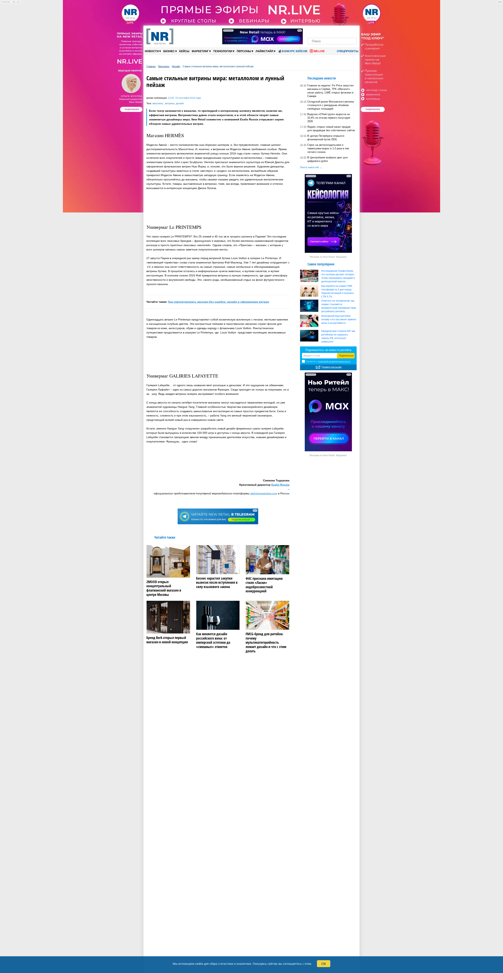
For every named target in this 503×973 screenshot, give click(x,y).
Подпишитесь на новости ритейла (328, 350)
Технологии (223, 51)
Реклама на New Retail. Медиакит (328, 257)
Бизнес (170, 51)
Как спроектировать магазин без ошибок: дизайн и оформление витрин (218, 301)
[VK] (318, 31)
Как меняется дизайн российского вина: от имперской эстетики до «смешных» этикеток (213, 640)
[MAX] (325, 31)
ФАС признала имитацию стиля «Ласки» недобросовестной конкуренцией (264, 584)
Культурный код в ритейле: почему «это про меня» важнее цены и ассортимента (338, 319)
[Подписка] (352, 31)
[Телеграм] (311, 31)
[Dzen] (332, 31)
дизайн (180, 103)
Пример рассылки (331, 367)
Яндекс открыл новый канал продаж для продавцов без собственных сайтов (331, 128)
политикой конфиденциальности (334, 361)
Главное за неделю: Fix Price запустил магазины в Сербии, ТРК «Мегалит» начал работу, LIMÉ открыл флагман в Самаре (330, 91)
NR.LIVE (319, 51)
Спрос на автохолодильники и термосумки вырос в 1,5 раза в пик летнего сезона (328, 148)
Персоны (245, 51)
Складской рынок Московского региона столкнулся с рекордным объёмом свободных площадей (330, 105)
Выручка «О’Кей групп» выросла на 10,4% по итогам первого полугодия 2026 (328, 118)
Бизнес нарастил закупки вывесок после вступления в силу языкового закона (217, 582)
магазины (158, 103)
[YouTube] (338, 31)
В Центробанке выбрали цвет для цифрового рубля (327, 159)
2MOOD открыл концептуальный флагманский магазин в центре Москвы (163, 588)
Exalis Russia (280, 484)
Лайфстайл (265, 51)
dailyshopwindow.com (263, 493)
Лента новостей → (311, 167)
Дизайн (176, 66)
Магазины (163, 66)
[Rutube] (345, 31)
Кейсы (184, 51)
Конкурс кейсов (294, 51)
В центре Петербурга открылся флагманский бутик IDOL (325, 137)
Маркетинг (201, 51)
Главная (151, 66)
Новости (153, 51)
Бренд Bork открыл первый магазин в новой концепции (167, 640)
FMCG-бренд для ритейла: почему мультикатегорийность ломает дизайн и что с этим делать (266, 642)
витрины (170, 103)
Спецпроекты (347, 51)
